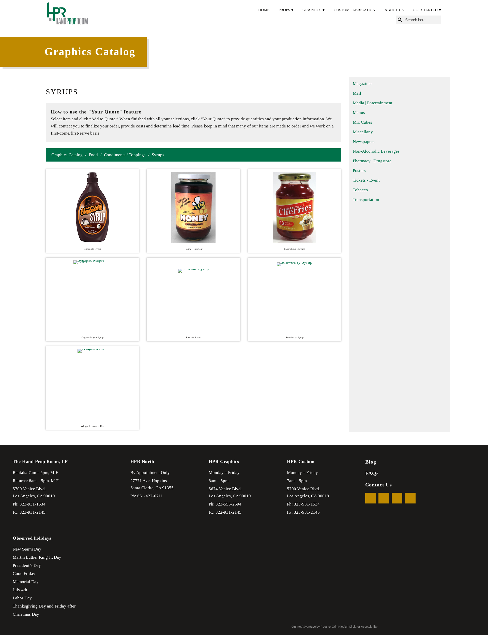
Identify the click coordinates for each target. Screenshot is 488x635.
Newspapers (364, 141)
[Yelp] (397, 498)
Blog (370, 462)
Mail (357, 93)
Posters (359, 170)
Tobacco (360, 189)
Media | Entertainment (372, 102)
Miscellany (363, 131)
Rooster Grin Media (334, 626)
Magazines (362, 83)
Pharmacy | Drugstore (372, 160)
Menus (359, 112)
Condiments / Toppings (125, 154)
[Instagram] (410, 498)
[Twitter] (383, 498)
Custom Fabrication (354, 10)
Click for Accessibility (363, 626)
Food (93, 154)
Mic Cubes (362, 122)
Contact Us (378, 484)
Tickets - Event (366, 180)
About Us (394, 10)
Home (263, 10)
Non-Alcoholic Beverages (376, 151)
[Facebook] (370, 498)
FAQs (372, 473)
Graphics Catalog (67, 154)
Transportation (366, 199)
